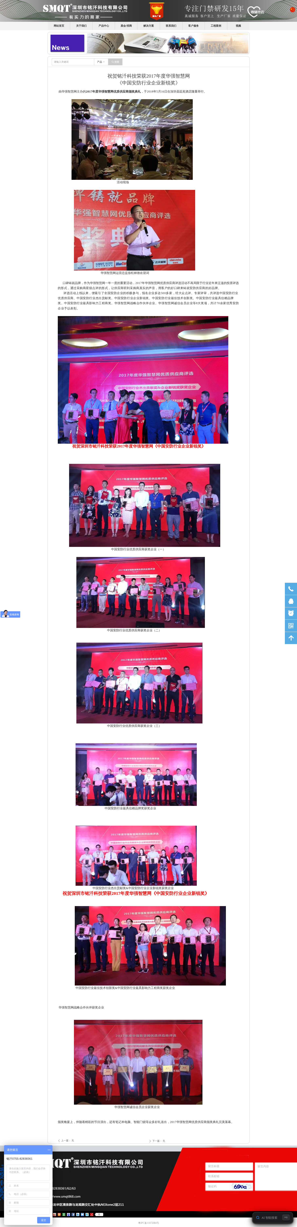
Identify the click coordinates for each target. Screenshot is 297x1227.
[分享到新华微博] (87, 1214)
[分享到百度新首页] (68, 1214)
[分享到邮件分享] (82, 1214)
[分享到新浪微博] (54, 1214)
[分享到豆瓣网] (64, 1214)
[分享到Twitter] (78, 1214)
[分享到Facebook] (73, 1214)
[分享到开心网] (59, 1214)
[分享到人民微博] (92, 1214)
